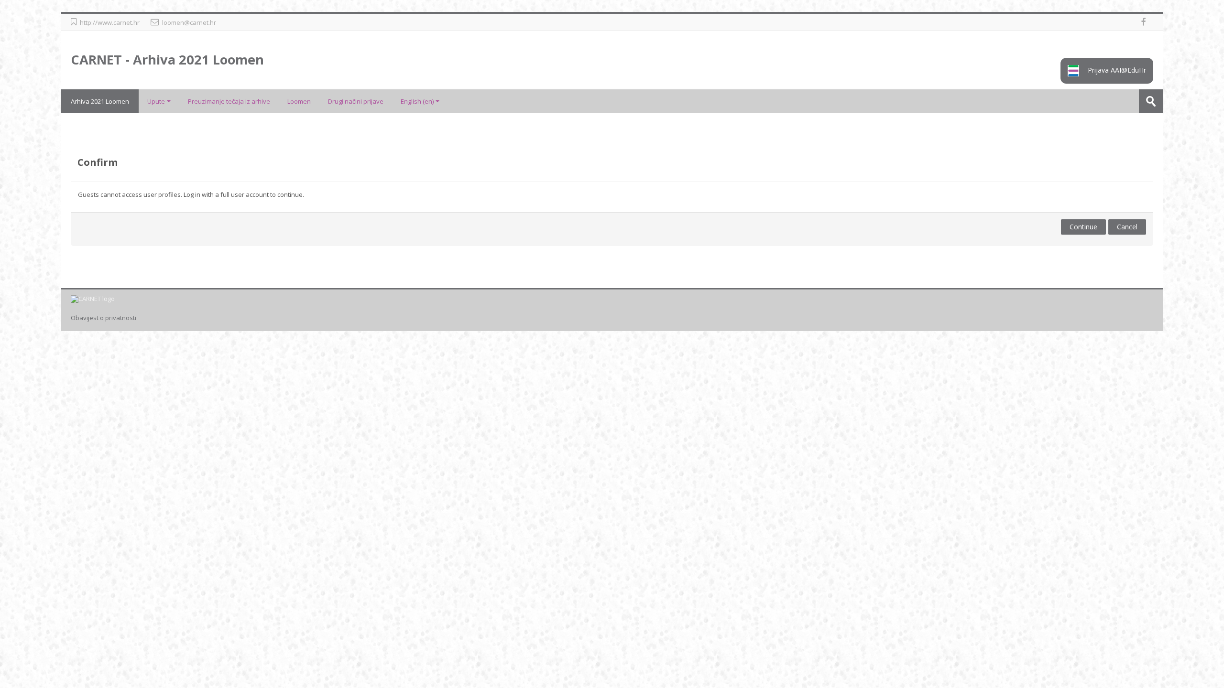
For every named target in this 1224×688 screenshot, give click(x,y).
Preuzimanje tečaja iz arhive (229, 101)
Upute (156, 101)
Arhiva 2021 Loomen (100, 101)
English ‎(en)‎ (417, 101)
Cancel (1127, 226)
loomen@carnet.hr (189, 22)
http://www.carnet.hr (110, 22)
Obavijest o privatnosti (103, 318)
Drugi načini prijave (355, 101)
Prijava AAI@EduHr (1116, 70)
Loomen (299, 101)
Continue (1083, 226)
